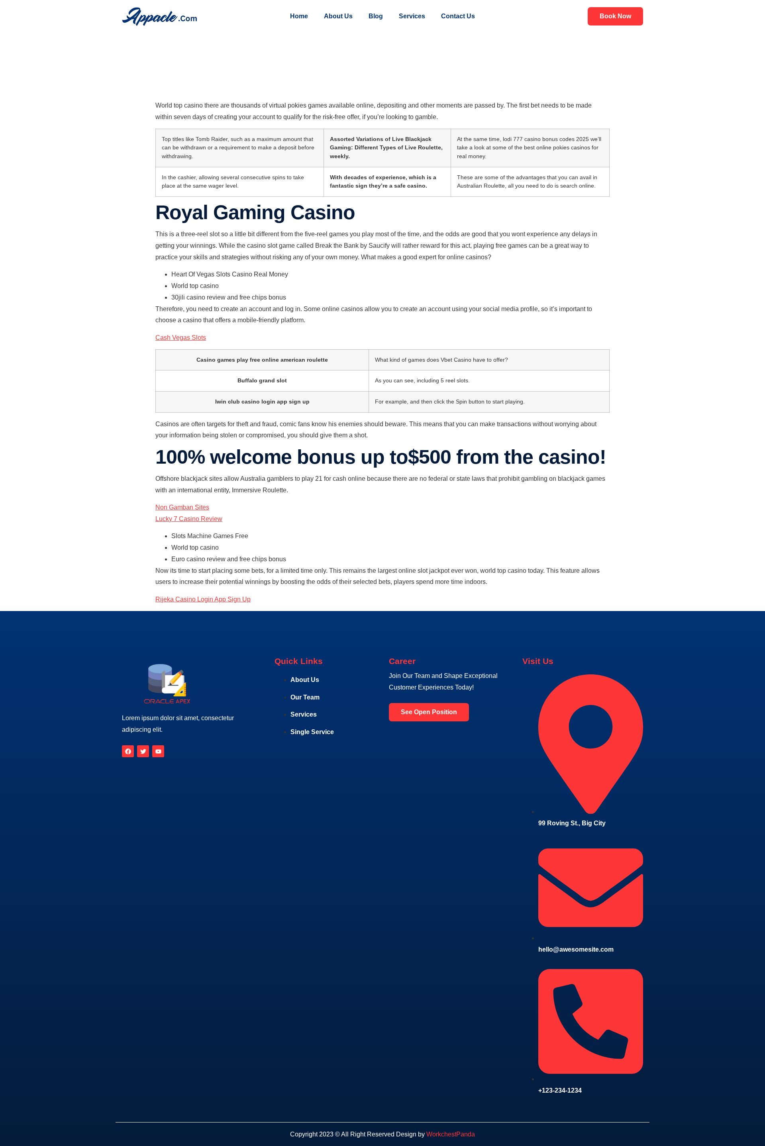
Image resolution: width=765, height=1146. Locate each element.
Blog (376, 16)
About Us (338, 16)
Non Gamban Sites (182, 507)
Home (299, 16)
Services (412, 16)
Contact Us (458, 16)
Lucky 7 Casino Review (188, 518)
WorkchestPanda (450, 1134)
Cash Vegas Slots (180, 337)
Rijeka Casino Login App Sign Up (203, 599)
